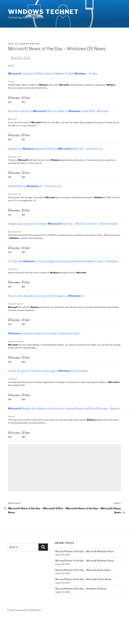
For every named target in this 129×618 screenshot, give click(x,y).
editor (35, 44)
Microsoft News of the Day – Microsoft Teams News (83, 579)
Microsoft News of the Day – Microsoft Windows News (84, 551)
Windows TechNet (43, 11)
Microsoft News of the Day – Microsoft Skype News (83, 569)
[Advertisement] (64, 467)
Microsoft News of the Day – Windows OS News (81, 588)
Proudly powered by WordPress (24, 610)
